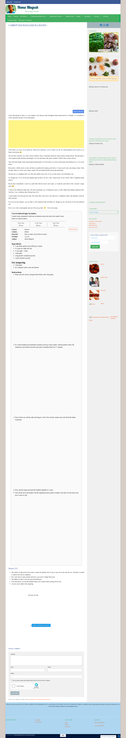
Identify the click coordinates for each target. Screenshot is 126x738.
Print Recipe (73, 229)
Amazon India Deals (99, 722)
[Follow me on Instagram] (104, 25)
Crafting (78, 16)
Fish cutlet (103, 290)
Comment (12, 654)
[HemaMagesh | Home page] (23, 9)
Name (12, 667)
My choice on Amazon (25, 20)
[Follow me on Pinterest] (107, 25)
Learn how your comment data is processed (39, 699)
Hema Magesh (17, 735)
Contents (15, 16)
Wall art (102, 303)
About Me (9, 2)
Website (12, 673)
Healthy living (70, 16)
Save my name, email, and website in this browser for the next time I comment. (31, 680)
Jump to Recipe (78, 111)
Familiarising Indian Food (38, 16)
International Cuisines (56, 16)
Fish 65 (102, 264)
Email (49, 667)
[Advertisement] (46, 134)
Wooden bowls (93, 225)
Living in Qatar (12, 20)
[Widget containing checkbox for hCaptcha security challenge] (25, 686)
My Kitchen (23, 16)
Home (9, 16)
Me (37, 720)
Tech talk (105, 16)
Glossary (96, 16)
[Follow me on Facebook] (101, 25)
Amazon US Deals (99, 725)
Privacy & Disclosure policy (28, 735)
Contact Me (17, 2)
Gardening (87, 16)
